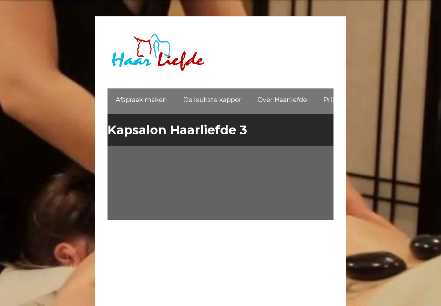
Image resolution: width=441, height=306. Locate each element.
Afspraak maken (141, 100)
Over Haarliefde (282, 100)
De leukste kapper (212, 100)
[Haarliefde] (156, 52)
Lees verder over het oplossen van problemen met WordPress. (175, 191)
